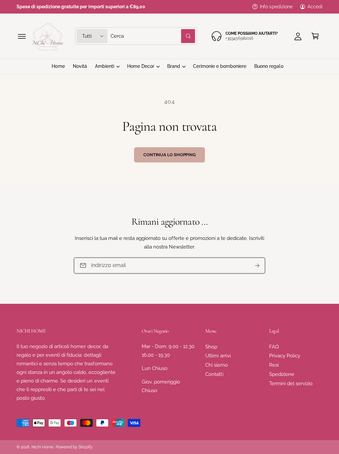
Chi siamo (216, 365)
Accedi (315, 6)
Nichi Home (42, 447)
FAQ (274, 346)
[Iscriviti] (257, 265)
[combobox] (153, 36)
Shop (211, 346)
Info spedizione (276, 6)
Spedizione (281, 374)
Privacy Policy (284, 355)
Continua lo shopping (169, 154)
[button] (21, 36)
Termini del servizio (291, 383)
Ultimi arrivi (217, 355)
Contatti (214, 374)
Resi (274, 365)
